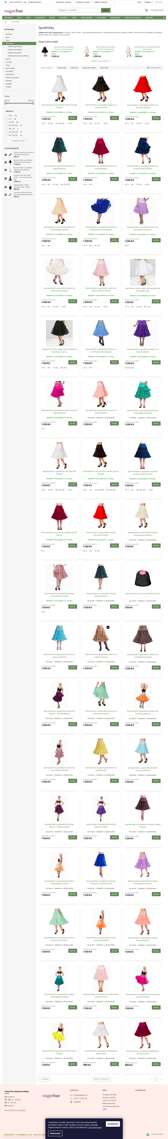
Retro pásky (10, 68)
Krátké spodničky (14, 53)
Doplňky (9, 84)
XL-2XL (13, 122)
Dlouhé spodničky (15, 46)
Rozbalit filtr (18, 141)
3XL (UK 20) (15, 125)
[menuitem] (8, 17)
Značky (8, 87)
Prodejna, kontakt (63, 2)
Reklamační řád (109, 1103)
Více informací (95, 1127)
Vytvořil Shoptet (157, 1134)
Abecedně (104, 68)
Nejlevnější (62, 68)
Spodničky (10, 43)
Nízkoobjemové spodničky (18, 56)
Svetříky (9, 62)
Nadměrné (10, 74)
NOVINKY (9, 34)
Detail (72, 118)
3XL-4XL (13, 129)
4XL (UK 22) (15, 132)
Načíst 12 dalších (101, 1079)
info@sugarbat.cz (80, 1095)
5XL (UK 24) (15, 135)
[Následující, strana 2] (157, 1079)
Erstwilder (9, 71)
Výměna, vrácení (100, 2)
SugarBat (77, 1102)
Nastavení (55, 1133)
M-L (12, 119)
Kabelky (9, 81)
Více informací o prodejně (15, 1110)
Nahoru (45, 1079)
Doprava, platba (82, 2)
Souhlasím (113, 1124)
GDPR (105, 1109)
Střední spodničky (15, 50)
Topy (8, 65)
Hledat (106, 10)
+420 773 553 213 (80, 1098)
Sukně (8, 59)
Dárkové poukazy (12, 77)
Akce (8, 37)
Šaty (7, 40)
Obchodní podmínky (111, 1106)
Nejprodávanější (89, 68)
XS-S (13, 115)
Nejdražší (74, 68)
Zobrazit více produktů (100, 61)
